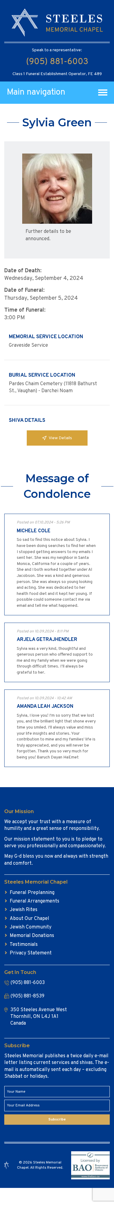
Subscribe (57, 1119)
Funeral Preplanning (32, 893)
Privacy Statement (31, 953)
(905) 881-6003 (57, 61)
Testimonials (24, 945)
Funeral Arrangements (34, 901)
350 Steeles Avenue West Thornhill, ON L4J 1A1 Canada (38, 1017)
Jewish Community (30, 927)
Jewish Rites (23, 910)
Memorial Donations (32, 936)
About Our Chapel (29, 919)
